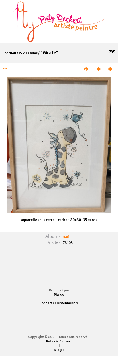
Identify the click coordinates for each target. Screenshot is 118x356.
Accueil (10, 53)
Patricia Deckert (59, 341)
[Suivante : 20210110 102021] (110, 69)
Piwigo (59, 294)
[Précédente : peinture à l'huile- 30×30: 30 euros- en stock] (98, 69)
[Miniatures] (86, 69)
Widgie (59, 349)
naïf (66, 236)
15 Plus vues (28, 53)
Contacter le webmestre (59, 303)
